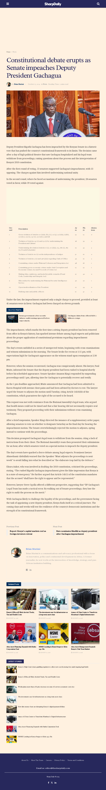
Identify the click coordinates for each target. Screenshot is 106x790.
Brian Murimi (19, 84)
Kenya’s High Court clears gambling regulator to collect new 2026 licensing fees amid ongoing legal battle (53, 667)
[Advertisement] (53, 30)
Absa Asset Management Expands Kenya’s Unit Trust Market (83, 648)
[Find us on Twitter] (52, 783)
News (15, 52)
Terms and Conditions (75, 760)
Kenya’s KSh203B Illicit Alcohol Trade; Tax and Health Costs (20, 613)
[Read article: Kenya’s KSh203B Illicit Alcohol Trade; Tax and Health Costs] (21, 599)
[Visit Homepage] (53, 3)
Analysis (12, 607)
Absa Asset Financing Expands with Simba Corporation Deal (38, 727)
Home (8, 52)
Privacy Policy (59, 760)
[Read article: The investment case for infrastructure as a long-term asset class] (54, 599)
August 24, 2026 (45, 618)
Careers (49, 760)
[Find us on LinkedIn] (55, 783)
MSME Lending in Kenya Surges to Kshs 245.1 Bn (35, 737)
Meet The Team (37, 760)
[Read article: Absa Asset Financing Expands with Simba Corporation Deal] (21, 633)
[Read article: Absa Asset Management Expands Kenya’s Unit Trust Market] (86, 633)
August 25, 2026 (13, 618)
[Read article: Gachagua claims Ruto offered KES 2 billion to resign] (61, 318)
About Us (24, 760)
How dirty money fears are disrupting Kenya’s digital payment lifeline (41, 707)
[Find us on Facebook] (48, 783)
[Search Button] (98, 4)
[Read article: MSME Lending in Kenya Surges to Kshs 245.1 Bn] (54, 633)
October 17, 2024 (34, 84)
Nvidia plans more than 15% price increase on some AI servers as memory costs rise (46, 687)
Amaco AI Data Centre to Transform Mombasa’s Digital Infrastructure (84, 613)
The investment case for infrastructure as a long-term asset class (53, 613)
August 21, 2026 (77, 618)
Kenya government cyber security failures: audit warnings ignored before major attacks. (34, 318)
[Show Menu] (7, 4)
